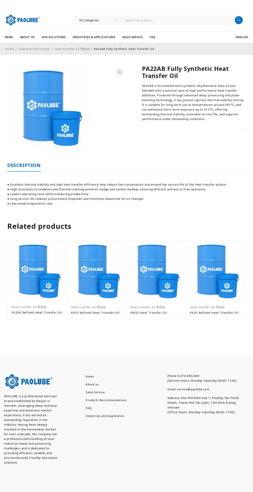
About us (92, 384)
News (90, 376)
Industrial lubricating (34, 49)
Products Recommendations (106, 400)
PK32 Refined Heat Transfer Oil (95, 313)
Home (9, 49)
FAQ (89, 408)
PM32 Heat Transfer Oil (148, 313)
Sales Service (95, 392)
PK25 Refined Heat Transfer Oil (214, 313)
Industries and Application (105, 416)
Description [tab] (24, 165)
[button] (120, 72)
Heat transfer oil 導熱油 (72, 49)
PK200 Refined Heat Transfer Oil (36, 312)
